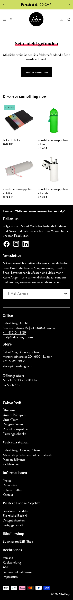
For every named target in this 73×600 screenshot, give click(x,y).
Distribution (10, 485)
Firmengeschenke (14, 433)
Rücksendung (12, 562)
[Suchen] (11, 19)
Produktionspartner (16, 429)
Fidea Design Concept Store (21, 450)
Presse (7, 480)
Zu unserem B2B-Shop (18, 541)
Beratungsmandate (15, 511)
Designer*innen (13, 424)
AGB (6, 567)
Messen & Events (14, 459)
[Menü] (4, 19)
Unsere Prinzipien (14, 415)
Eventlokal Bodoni (15, 515)
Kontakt (8, 494)
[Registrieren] (65, 293)
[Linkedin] (25, 244)
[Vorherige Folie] (3, 4)
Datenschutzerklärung (17, 571)
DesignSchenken (14, 520)
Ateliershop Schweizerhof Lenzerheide (27, 454)
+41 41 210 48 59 (14, 332)
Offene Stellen (12, 490)
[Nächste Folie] (69, 4)
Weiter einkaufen (36, 72)
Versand (8, 557)
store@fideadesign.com (18, 366)
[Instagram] (16, 244)
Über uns (9, 410)
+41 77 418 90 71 (14, 361)
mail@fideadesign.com (18, 337)
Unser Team (10, 419)
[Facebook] (6, 244)
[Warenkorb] (69, 19)
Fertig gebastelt (13, 525)
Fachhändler (11, 464)
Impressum (10, 576)
